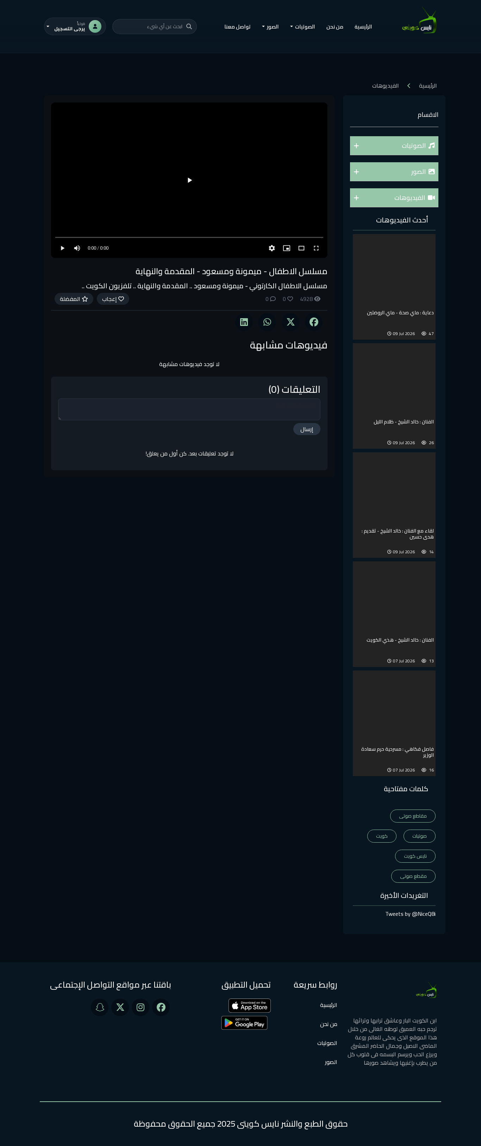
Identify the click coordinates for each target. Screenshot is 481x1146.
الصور (331, 1062)
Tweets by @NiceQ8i (410, 913)
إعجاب (110, 299)
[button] (394, 145)
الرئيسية (363, 26)
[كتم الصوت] (77, 248)
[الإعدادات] (272, 248)
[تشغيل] (189, 180)
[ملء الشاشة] (316, 248)
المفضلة (71, 299)
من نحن (334, 26)
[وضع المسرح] (301, 248)
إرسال (306, 429)
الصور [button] (273, 26)
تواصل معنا (237, 26)
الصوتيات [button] (305, 26)
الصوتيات (327, 1043)
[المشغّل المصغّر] (287, 248)
